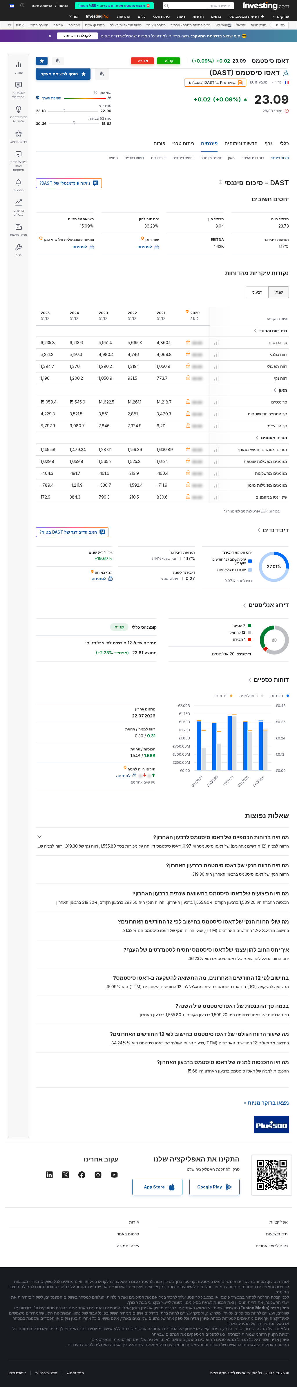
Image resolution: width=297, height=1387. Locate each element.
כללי (284, 143)
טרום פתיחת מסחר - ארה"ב (191, 25)
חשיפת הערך (51, 98)
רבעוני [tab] (257, 292)
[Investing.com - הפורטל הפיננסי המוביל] (266, 6)
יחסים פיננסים (183, 158)
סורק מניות (258, 25)
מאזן (231, 158)
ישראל (241, 25)
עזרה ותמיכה (128, 1245)
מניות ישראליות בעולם (126, 25)
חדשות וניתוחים (241, 143)
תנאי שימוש (75, 1373)
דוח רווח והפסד (253, 158)
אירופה (58, 25)
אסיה (20, 25)
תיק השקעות (277, 1233)
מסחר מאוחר (156, 25)
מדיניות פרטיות (46, 1373)
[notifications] (22, 5)
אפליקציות (278, 1221)
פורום (159, 143)
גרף (269, 143)
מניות (280, 25)
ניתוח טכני (183, 143)
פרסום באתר (128, 1233)
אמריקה (74, 25)
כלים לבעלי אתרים (272, 1245)
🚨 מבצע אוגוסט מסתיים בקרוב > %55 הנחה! (114, 6)
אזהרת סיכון (17, 1373)
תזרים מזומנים (210, 158)
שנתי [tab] (278, 292)
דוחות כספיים (134, 158)
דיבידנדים (158, 158)
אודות (134, 1221)
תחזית (113, 158)
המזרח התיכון (38, 25)
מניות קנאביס (95, 25)
